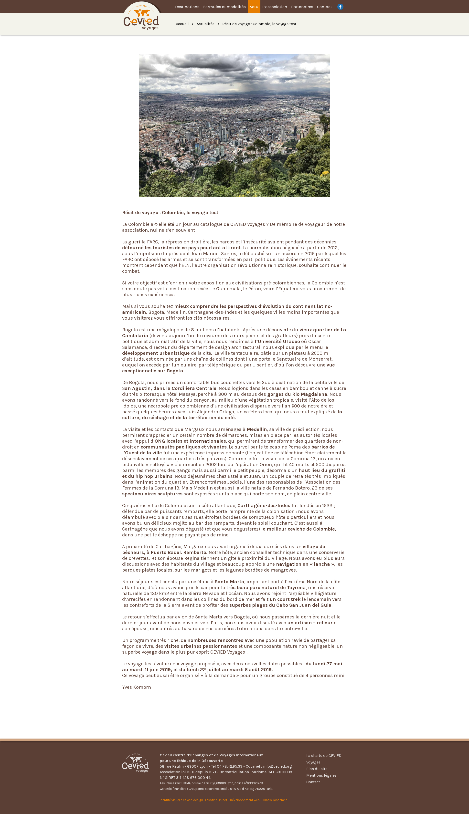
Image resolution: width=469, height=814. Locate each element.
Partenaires (302, 6)
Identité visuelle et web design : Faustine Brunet (193, 800)
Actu (254, 6)
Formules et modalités (224, 6)
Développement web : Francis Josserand (259, 800)
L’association (274, 6)
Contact (324, 6)
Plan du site (316, 768)
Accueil (182, 23)
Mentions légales (321, 775)
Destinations (187, 6)
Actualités (205, 23)
